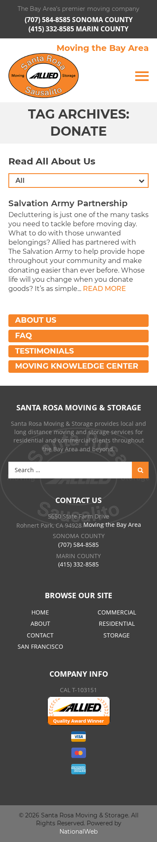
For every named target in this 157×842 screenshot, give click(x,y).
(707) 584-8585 (48, 19)
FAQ (23, 335)
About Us (35, 320)
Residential (117, 623)
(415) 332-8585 (52, 28)
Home (40, 612)
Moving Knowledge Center (76, 366)
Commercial (117, 612)
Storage (116, 635)
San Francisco (40, 646)
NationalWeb (78, 831)
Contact (40, 635)
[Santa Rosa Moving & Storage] (43, 75)
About (40, 623)
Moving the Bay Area (103, 48)
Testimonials (44, 351)
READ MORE (104, 289)
